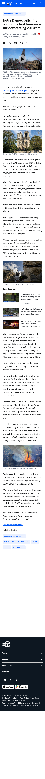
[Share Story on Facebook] (4, 43)
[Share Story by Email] (27, 43)
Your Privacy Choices (20, 695)
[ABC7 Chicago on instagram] (16, 680)
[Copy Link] (33, 43)
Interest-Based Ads (19, 700)
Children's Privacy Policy (10, 698)
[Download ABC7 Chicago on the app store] (8, 687)
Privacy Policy (6, 695)
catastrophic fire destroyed (15, 90)
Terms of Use (6, 700)
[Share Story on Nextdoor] (21, 43)
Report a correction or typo (13, 525)
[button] (3, 3)
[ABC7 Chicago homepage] (9, 4)
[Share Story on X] (10, 43)
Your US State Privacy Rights (29, 698)
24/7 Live (18, 3)
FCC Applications (24, 703)
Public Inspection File (9, 703)
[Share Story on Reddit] (16, 43)
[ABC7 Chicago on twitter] (10, 680)
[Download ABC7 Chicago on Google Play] (21, 687)
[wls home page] (6, 644)
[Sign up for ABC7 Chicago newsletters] (22, 680)
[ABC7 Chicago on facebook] (4, 680)
